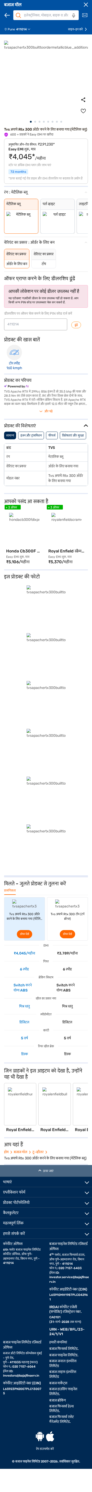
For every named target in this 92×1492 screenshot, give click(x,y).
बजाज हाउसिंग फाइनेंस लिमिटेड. (63, 1391)
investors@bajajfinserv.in (21, 1375)
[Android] (40, 1436)
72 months (18, 172)
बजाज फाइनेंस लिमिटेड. (63, 1355)
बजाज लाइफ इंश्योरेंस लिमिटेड (62, 1374)
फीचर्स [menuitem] (51, 435)
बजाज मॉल (12, 4)
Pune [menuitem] (11, 29)
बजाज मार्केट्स (58, 1383)
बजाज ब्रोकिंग (57, 1400)
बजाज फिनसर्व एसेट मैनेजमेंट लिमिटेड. (61, 1419)
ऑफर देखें (24, 934)
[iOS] (50, 1436)
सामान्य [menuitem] (10, 435)
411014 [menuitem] (21, 29)
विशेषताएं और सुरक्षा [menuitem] (73, 435)
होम (6, 1152)
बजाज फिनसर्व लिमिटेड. (64, 1349)
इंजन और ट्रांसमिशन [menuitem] (31, 435)
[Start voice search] (73, 15)
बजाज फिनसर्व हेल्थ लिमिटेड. (61, 1408)
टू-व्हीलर (38, 1152)
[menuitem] (19, 29)
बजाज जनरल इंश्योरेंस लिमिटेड (62, 1363)
